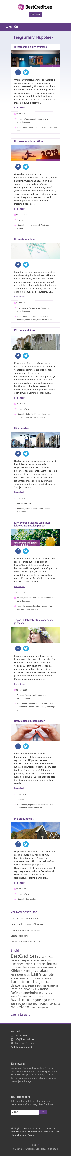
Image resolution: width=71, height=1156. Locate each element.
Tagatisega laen (47, 225)
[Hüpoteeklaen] (35, 445)
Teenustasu (42, 1004)
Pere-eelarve (20, 989)
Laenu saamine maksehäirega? (26, 930)
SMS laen (48, 1132)
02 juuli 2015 (21, 593)
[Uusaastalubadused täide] (35, 159)
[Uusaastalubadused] (35, 256)
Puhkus (35, 989)
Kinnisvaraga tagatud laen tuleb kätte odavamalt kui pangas (32, 524)
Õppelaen (34, 1008)
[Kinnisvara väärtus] (35, 348)
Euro (54, 960)
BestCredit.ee (22, 127)
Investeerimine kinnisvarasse (30, 47)
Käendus (27, 975)
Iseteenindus (19, 967)
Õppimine (43, 1008)
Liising (37, 982)
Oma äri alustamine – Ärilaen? (26, 918)
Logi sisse (35, 14)
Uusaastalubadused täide (28, 141)
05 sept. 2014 (21, 690)
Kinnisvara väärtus (24, 330)
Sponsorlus (24, 996)
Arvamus (20, 220)
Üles (34, 1145)
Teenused (20, 119)
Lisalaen (31, 707)
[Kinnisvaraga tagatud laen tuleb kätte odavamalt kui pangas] (35, 543)
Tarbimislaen (49, 1128)
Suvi (41, 997)
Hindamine (29, 414)
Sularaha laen (19, 1135)
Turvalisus (54, 1004)
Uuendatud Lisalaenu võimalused (27, 924)
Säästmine (21, 609)
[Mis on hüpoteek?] (35, 836)
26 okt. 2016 (21, 404)
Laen (27, 225)
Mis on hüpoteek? (24, 819)
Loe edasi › (19, 108)
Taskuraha (16, 1004)
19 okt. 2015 (21, 498)
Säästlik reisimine (19, 936)
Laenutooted (35, 225)
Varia (26, 308)
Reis (41, 993)
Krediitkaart (17, 975)
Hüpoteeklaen (22, 428)
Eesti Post (49, 957)
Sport (35, 996)
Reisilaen (49, 993)
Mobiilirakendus (35, 986)
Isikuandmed (33, 968)
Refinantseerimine (44, 320)
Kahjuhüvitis (52, 968)
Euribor (48, 961)
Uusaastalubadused (25, 239)
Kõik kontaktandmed (21, 1047)
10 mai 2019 (21, 114)
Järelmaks (42, 968)
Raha (44, 989)
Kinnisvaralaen (42, 127)
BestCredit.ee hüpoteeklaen (29, 721)
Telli (43, 1112)
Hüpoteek (32, 127)
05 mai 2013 (21, 889)
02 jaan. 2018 (21, 215)
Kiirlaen (17, 971)
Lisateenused (40, 707)
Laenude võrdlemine (40, 978)
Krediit (31, 1135)
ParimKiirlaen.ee (50, 986)
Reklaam (14, 997)
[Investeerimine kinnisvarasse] (35, 64)
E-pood (40, 957)
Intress (28, 509)
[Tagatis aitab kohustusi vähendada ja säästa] (35, 637)
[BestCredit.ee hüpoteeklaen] (35, 738)
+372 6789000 (21, 1036)
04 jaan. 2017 (21, 303)
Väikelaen (20, 229)
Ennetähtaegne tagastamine (39, 316)
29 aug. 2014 (21, 794)
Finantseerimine (21, 964)
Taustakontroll (29, 1004)
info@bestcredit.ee (24, 1039)
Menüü (13, 27)
